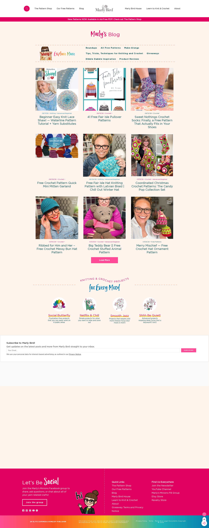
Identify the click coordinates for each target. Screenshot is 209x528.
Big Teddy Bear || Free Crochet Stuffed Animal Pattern (104, 249)
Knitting (53, 113)
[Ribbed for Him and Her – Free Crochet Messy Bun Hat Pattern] (57, 217)
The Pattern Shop (121, 486)
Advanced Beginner (64, 113)
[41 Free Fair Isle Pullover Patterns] (104, 89)
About (115, 504)
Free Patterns (156, 242)
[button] (23, 510)
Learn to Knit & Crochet (125, 500)
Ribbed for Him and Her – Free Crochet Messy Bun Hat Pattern (57, 249)
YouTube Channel (161, 489)
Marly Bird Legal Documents (166, 521)
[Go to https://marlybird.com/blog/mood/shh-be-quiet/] (149, 311)
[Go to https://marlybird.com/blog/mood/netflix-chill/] (89, 311)
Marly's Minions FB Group (165, 493)
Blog (114, 493)
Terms (151, 521)
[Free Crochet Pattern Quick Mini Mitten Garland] (57, 155)
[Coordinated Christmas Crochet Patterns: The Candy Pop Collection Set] (152, 155)
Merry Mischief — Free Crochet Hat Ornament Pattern (152, 249)
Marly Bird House (121, 497)
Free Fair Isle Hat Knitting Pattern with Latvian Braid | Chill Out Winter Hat (104, 186)
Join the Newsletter (162, 486)
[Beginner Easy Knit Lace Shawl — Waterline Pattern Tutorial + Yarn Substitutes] (57, 89)
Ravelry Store (159, 500)
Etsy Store (157, 497)
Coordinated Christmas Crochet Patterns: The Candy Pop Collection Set (152, 186)
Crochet (108, 113)
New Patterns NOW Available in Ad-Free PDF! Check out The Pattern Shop (104, 19)
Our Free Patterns (121, 489)
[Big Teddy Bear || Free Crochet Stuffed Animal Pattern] (104, 217)
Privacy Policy (141, 521)
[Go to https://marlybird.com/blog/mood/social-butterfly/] (59, 311)
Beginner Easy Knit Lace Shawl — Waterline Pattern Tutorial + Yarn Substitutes (57, 120)
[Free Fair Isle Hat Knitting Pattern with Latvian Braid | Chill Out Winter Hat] (104, 155)
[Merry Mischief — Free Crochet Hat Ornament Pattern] (152, 217)
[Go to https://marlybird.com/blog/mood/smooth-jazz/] (119, 311)
